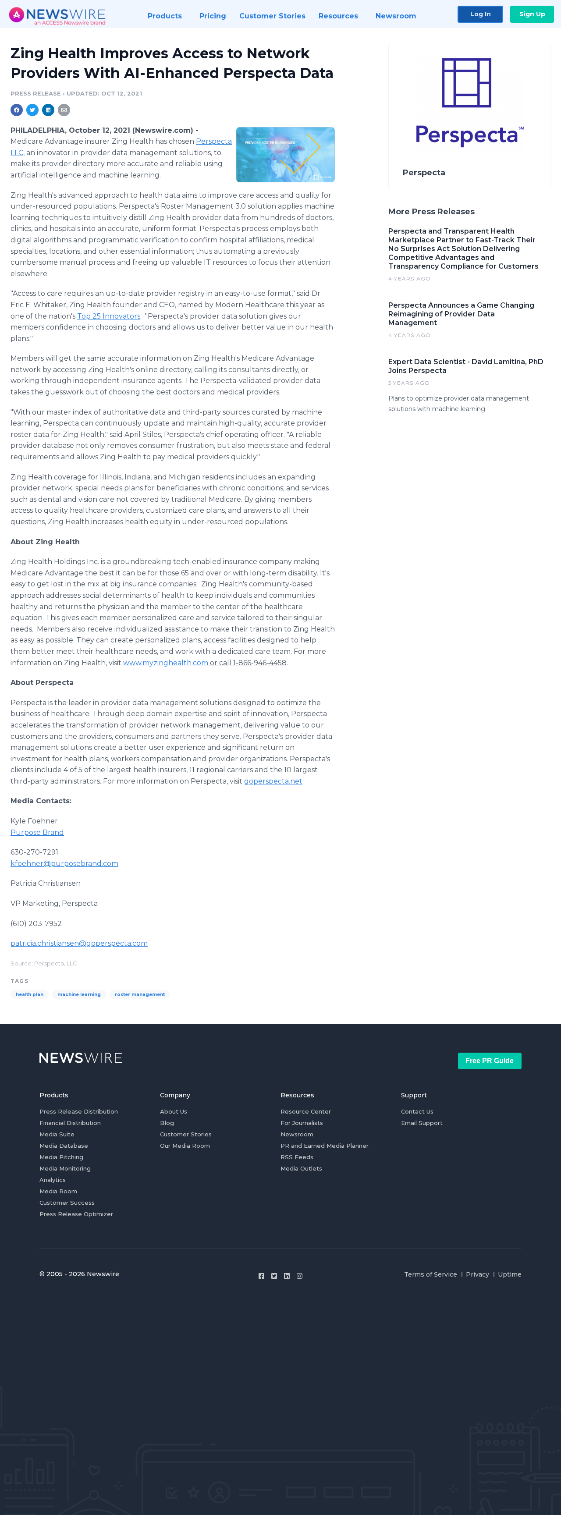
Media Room (58, 1191)
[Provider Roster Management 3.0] (285, 154)
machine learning (79, 994)
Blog (167, 1122)
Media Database (63, 1145)
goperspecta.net (273, 781)
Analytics (52, 1179)
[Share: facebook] (16, 110)
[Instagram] (299, 1276)
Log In (480, 14)
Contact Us (417, 1111)
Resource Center (305, 1111)
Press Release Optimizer (76, 1213)
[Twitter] (274, 1276)
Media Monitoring (65, 1168)
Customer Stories (186, 1134)
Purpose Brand (37, 832)
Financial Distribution (70, 1122)
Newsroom (296, 1134)
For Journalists (301, 1122)
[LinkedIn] (287, 1276)
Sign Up (532, 14)
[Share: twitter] (32, 110)
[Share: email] (64, 110)
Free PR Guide (489, 1060)
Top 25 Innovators (108, 316)
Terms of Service (430, 1274)
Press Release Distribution (78, 1111)
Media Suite (57, 1134)
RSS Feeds (296, 1156)
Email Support (422, 1122)
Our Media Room (185, 1145)
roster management (140, 994)
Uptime (510, 1274)
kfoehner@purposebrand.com (64, 863)
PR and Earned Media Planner (324, 1145)
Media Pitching (61, 1156)
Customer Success (67, 1202)
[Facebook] (261, 1276)
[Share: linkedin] (48, 110)
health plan (29, 994)
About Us (173, 1111)
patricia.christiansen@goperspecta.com (79, 943)
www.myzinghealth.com (165, 663)
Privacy (477, 1274)
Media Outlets (301, 1168)
